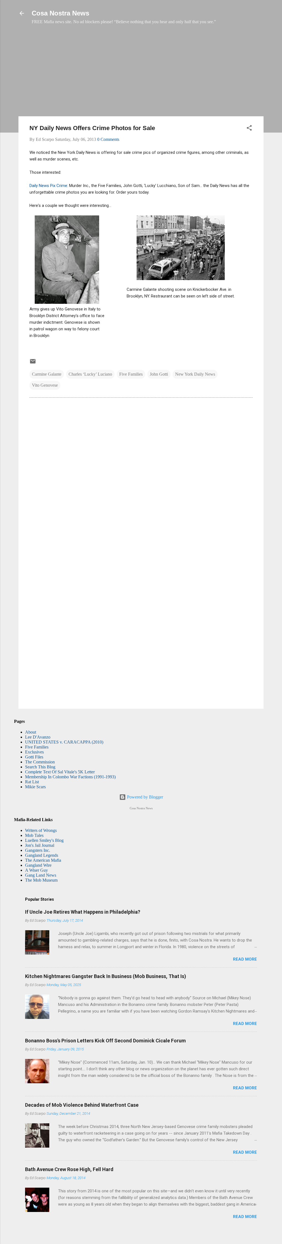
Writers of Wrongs (41, 830)
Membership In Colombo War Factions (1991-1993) (70, 776)
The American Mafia (43, 860)
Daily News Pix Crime (48, 185)
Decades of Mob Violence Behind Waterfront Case (82, 1105)
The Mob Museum (41, 880)
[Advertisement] (141, 73)
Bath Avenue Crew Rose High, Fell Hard (69, 1169)
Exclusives (34, 752)
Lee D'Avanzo (37, 737)
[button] (249, 129)
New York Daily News (195, 374)
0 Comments (108, 139)
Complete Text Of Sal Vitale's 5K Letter (60, 771)
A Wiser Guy (36, 870)
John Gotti (159, 374)
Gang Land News (40, 875)
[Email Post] (32, 363)
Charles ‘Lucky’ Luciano (90, 374)
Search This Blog (40, 767)
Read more (245, 959)
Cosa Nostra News (60, 13)
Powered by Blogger (144, 797)
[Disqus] (141, 477)
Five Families (131, 374)
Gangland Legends (41, 855)
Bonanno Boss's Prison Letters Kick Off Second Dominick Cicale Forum (105, 1040)
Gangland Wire (38, 865)
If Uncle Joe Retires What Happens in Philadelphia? (82, 912)
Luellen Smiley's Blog (44, 840)
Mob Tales (34, 835)
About (30, 732)
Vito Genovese (45, 385)
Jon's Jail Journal (39, 845)
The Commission (40, 762)
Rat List (32, 781)
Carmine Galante (46, 374)
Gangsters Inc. (37, 850)
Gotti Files (34, 757)
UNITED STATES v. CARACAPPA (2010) (64, 742)
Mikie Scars (35, 786)
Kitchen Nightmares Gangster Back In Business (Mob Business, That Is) (105, 976)
